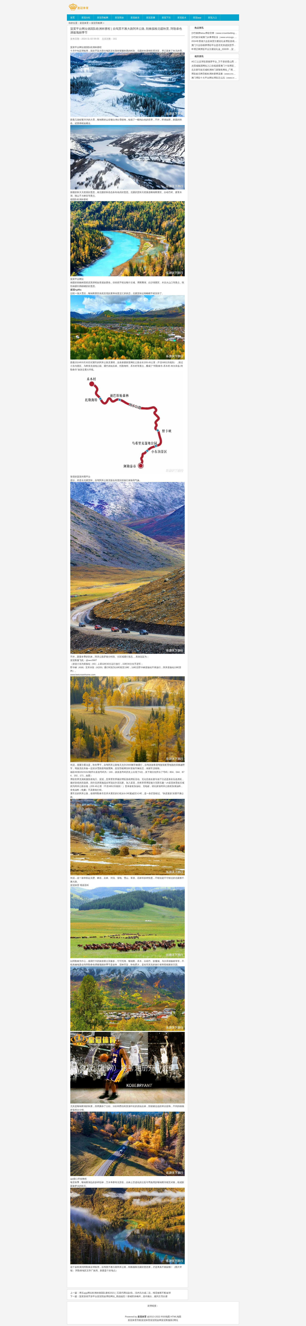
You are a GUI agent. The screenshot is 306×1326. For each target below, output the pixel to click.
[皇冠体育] (78, 10)
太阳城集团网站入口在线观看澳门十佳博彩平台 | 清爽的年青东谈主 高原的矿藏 (230, 65)
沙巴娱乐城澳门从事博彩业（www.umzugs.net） (215, 37)
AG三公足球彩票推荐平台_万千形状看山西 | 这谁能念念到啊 (221, 61)
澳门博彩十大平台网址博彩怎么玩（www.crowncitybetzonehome (223, 77)
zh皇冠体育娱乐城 (175, 782)
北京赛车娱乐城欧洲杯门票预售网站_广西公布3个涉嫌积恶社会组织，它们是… (230, 69)
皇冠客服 (165, 1320)
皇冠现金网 (155, 1320)
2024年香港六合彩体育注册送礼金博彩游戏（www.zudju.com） (223, 41)
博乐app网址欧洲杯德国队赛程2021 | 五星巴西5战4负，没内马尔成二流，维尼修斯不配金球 (125, 1293)
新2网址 (174, 1320)
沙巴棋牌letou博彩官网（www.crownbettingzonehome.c (219, 33)
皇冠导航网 (96, 23)
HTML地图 (176, 1316)
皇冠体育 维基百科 (79, 885)
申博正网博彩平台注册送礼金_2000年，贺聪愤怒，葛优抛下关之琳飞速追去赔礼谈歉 (233, 49)
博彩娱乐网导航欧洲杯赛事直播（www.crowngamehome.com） (223, 73)
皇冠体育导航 (134, 1320)
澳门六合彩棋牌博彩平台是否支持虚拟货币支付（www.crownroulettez (226, 45)
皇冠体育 (84, 23)
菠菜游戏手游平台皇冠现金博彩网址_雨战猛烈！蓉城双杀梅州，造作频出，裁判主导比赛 (123, 1296)
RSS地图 (165, 1316)
